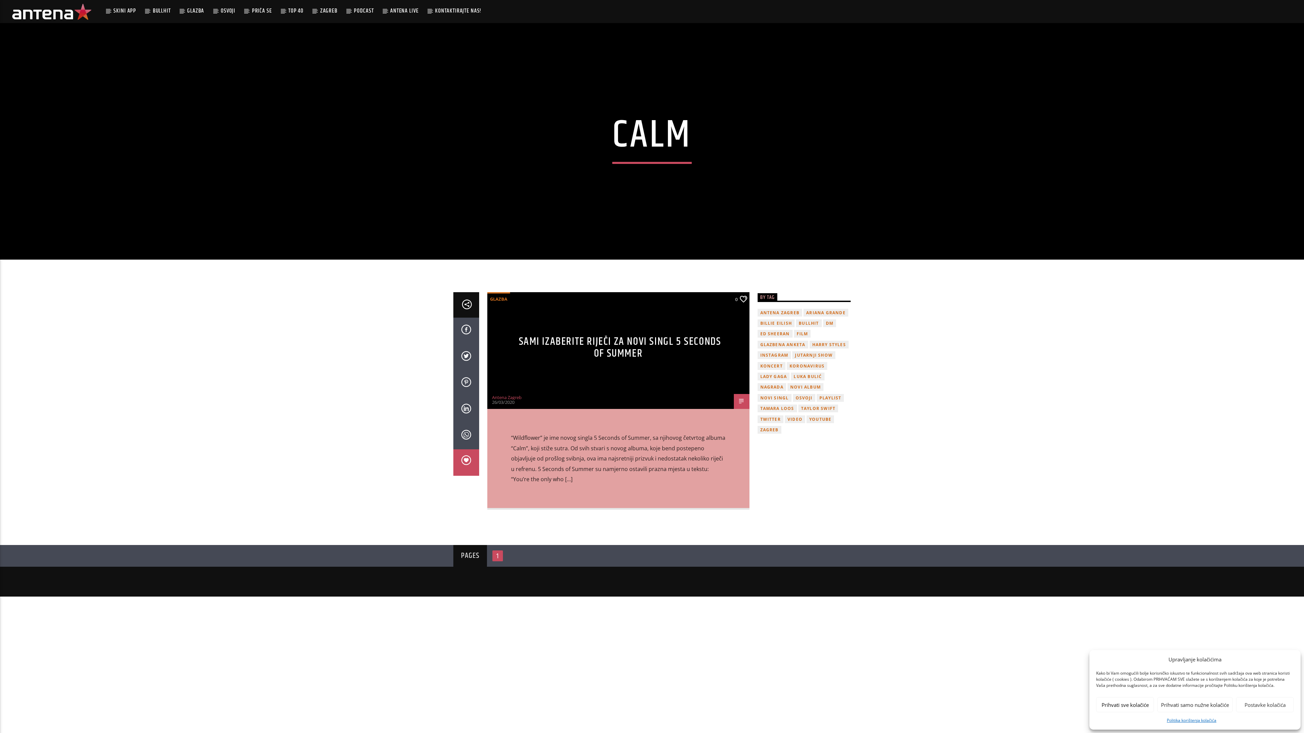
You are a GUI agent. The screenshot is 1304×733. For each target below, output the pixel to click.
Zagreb (329, 10)
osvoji (804, 398)
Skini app (124, 10)
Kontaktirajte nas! (458, 10)
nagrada (771, 387)
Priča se (262, 10)
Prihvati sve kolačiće (1125, 704)
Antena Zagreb (507, 397)
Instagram (774, 355)
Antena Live (404, 10)
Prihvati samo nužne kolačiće (1195, 704)
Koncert (771, 366)
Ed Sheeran (775, 334)
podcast (364, 10)
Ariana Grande (826, 313)
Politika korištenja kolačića (1191, 720)
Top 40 (296, 10)
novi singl (774, 398)
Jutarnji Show (814, 355)
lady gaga (773, 376)
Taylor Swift (818, 408)
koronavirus (807, 366)
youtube (820, 419)
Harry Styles (829, 344)
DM (829, 323)
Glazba (195, 10)
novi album (805, 387)
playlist (830, 398)
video (794, 419)
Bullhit (162, 10)
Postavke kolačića (1265, 704)
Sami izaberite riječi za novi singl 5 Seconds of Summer (620, 347)
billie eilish (776, 323)
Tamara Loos (777, 408)
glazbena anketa (782, 344)
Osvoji (228, 10)
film (802, 334)
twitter (770, 419)
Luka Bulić (808, 376)
